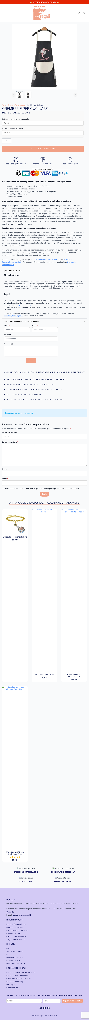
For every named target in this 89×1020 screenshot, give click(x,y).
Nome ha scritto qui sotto (12, 129)
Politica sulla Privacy (14, 981)
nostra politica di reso (24, 305)
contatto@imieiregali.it (13, 315)
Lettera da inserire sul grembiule (15, 119)
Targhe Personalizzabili (15, 939)
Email (35, 325)
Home (4, 105)
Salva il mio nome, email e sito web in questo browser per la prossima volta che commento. (42, 488)
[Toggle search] (84, 13)
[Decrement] (4, 141)
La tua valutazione (9, 432)
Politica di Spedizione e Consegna (20, 972)
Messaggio (9, 344)
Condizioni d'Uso (13, 988)
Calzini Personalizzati (15, 927)
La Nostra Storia (13, 960)
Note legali (10, 984)
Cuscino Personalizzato (16, 936)
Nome (7, 325)
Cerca (8, 948)
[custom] (48, 1008)
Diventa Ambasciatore (15, 963)
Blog (8, 954)
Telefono (7, 335)
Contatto (10, 912)
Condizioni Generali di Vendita (18, 978)
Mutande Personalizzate (16, 924)
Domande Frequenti (14, 957)
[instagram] (41, 1008)
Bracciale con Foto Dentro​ (17, 930)
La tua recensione (10, 442)
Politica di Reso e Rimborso (17, 975)
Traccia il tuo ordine (14, 951)
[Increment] (9, 141)
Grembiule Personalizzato (16, 105)
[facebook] (44, 1008)
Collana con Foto (13, 933)
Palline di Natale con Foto (46, 259)
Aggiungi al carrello (43, 149)
